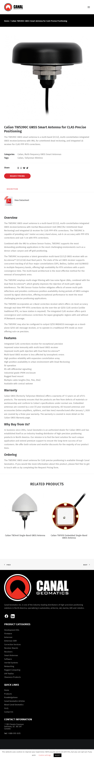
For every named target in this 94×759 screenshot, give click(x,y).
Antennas (8, 637)
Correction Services (12, 644)
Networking (9, 666)
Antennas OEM (10, 641)
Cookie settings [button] (45, 755)
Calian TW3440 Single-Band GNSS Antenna (25, 535)
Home (6, 21)
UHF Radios (9, 674)
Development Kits (11, 630)
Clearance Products (12, 677)
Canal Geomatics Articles (14, 701)
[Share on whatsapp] (21, 168)
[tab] (12, 190)
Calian (20, 154)
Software (8, 659)
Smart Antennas (11, 655)
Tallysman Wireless (34, 158)
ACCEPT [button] (57, 755)
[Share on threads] (18, 168)
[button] (88, 7)
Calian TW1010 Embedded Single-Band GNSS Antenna (69, 536)
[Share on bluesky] (24, 168)
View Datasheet (21, 200)
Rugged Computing (12, 670)
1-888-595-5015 (14, 733)
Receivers (8, 652)
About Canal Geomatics (14, 705)
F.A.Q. (6, 708)
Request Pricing (17, 176)
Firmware (8, 633)
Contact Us (8, 712)
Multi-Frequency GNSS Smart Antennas (43, 154)
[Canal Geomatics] (13, 7)
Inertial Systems (11, 663)
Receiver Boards (11, 648)
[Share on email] (27, 168)
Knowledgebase (11, 697)
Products (8, 694)
